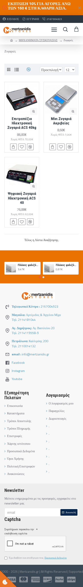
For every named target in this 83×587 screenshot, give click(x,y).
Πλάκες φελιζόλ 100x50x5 (28, 265)
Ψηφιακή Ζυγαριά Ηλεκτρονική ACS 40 (22, 198)
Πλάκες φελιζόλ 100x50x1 (66, 265)
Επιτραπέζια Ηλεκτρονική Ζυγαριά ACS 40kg (21, 123)
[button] (40, 277)
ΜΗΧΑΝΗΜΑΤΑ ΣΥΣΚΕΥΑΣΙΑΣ (38, 40)
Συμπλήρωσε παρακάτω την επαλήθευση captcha (19, 531)
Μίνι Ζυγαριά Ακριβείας (61, 120)
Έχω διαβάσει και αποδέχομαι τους (38, 557)
